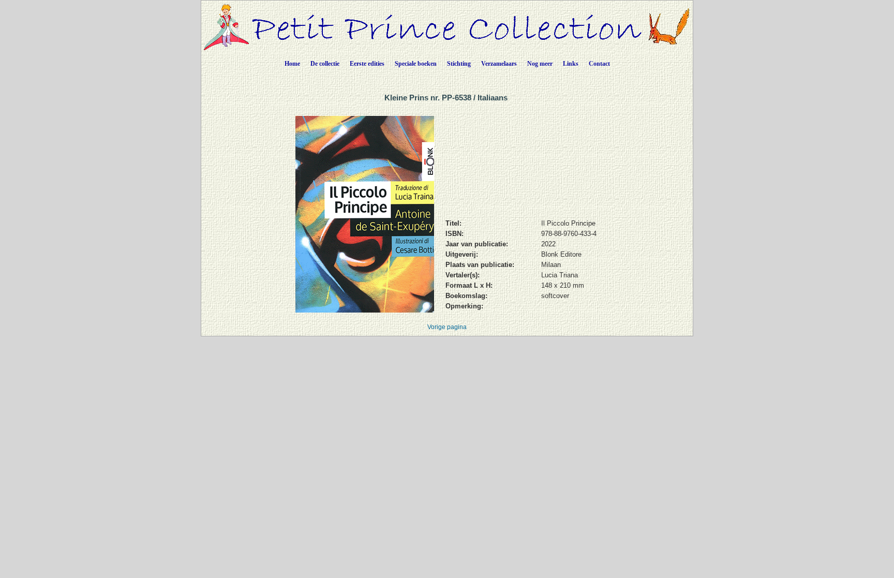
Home (292, 63)
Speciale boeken (416, 63)
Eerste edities (367, 63)
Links (570, 63)
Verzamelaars (499, 63)
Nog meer (540, 63)
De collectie (324, 63)
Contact (599, 63)
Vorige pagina (447, 327)
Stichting (459, 63)
